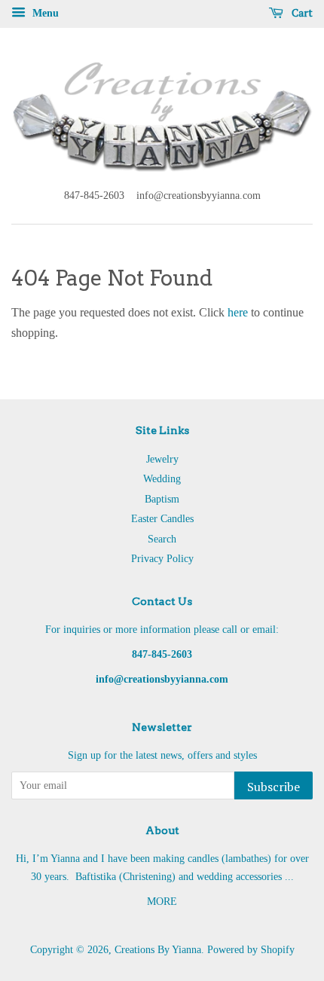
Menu (44, 13)
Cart (301, 12)
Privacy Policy (162, 558)
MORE (162, 901)
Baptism (162, 499)
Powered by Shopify (251, 949)
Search (162, 539)
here (238, 312)
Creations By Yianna (158, 949)
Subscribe (273, 786)
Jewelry (162, 459)
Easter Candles (162, 518)
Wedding (162, 478)
